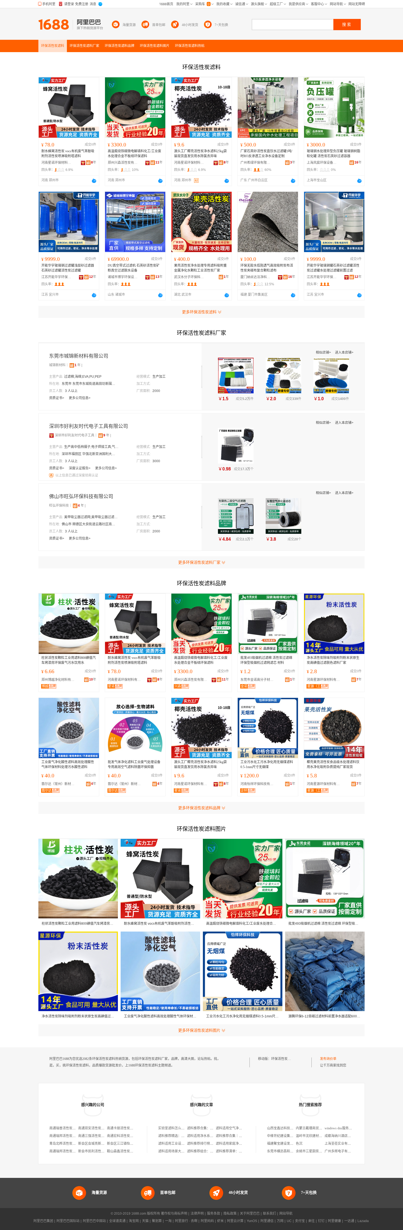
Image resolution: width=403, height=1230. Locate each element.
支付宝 (300, 1221)
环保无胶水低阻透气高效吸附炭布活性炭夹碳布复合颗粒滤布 (266, 268)
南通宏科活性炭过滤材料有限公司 (131, 1136)
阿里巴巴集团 (43, 1221)
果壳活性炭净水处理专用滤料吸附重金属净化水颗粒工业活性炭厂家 (200, 268)
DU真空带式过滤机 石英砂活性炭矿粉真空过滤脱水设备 (134, 268)
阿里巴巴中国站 (94, 1221)
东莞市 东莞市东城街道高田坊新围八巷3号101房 (89, 384)
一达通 (349, 1221)
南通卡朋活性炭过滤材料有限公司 (131, 1128)
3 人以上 (71, 391)
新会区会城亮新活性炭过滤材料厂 (102, 1144)
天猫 (145, 1221)
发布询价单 (328, 1059)
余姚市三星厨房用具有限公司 (317, 1151)
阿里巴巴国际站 (68, 1221)
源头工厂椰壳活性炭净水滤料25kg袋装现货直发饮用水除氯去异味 (200, 153)
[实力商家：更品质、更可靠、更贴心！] (51, 435)
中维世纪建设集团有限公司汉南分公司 (295, 1136)
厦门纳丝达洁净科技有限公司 (255, 277)
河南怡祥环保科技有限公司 (258, 784)
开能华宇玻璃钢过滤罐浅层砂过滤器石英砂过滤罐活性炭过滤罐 (67, 268)
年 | (78, 365)
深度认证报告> (80, 468)
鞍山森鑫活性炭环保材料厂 (126, 1151)
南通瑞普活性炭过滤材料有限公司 (74, 1128)
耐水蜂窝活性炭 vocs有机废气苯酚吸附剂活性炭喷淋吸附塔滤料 (67, 153)
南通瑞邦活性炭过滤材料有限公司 (74, 1136)
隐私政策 (230, 1213)
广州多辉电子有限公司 (341, 1151)
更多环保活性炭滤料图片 (199, 1030)
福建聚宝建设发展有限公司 (286, 1144)
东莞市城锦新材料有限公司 (78, 356)
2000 (156, 391)
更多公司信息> (79, 398)
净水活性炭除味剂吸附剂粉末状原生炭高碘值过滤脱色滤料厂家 (333, 660)
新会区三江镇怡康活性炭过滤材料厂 (133, 1144)
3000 (156, 461)
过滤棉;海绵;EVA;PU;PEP (82, 377)
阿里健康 (334, 1221)
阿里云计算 (235, 1221)
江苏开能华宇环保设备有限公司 (56, 277)
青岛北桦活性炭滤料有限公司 (70, 1144)
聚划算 (157, 1221)
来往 (311, 1221)
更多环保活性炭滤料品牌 (199, 808)
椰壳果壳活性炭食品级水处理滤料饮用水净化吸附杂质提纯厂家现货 (333, 764)
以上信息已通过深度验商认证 (76, 475)
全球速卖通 (117, 1221)
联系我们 (269, 1213)
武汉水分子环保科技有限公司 (189, 277)
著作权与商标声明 (174, 1213)
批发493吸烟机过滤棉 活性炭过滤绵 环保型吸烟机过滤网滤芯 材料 (266, 660)
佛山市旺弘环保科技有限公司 (81, 496)
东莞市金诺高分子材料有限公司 (258, 680)
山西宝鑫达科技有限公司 (285, 1128)
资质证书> (57, 398)
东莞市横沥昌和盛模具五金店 (288, 1151)
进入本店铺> (344, 352)
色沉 (299, 1144)
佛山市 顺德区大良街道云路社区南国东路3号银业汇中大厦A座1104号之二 (89, 524)
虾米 (220, 1221)
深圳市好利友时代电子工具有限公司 (88, 426)
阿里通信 (267, 1221)
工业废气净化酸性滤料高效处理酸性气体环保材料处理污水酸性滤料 (67, 764)
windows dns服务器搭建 (342, 1128)
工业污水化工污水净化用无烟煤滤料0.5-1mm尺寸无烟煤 (266, 764)
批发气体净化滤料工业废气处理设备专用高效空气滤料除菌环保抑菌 (134, 764)
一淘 (168, 1221)
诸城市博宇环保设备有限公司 (123, 277)
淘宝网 (134, 1221)
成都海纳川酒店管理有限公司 (346, 1136)
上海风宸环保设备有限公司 (322, 163)
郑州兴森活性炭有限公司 (123, 163)
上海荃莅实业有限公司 (341, 1144)
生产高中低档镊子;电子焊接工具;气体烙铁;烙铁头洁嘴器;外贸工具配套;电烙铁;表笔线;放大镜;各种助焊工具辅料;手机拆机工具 (91, 447)
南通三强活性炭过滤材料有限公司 (102, 1136)
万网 (280, 1221)
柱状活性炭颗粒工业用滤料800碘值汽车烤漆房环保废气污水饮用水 (68, 660)
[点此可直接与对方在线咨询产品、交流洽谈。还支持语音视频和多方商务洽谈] (94, 180)
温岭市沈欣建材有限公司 (314, 1136)
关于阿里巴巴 (250, 1213)
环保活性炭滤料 (282, 1059)
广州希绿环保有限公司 (255, 163)
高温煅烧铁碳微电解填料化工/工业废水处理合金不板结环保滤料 (134, 153)
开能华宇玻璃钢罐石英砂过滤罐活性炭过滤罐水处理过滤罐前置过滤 (333, 268)
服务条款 (213, 1213)
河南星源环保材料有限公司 (324, 680)
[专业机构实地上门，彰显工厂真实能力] (52, 475)
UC (289, 1221)
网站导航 (286, 1213)
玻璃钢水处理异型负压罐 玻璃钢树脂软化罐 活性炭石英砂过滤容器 (333, 153)
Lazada (363, 1221)
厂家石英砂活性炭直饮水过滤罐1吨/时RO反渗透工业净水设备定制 (266, 153)
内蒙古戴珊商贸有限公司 (314, 1128)
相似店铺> (324, 352)
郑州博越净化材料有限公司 (59, 680)
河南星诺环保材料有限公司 (56, 163)
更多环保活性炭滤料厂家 (199, 562)
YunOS (252, 1221)
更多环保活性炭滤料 (199, 312)
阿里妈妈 (207, 1221)
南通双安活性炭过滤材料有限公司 (102, 1128)
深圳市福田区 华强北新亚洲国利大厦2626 (89, 454)
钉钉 (321, 1221)
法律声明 (197, 1213)
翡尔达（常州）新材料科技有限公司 (59, 784)
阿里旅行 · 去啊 (186, 1221)
